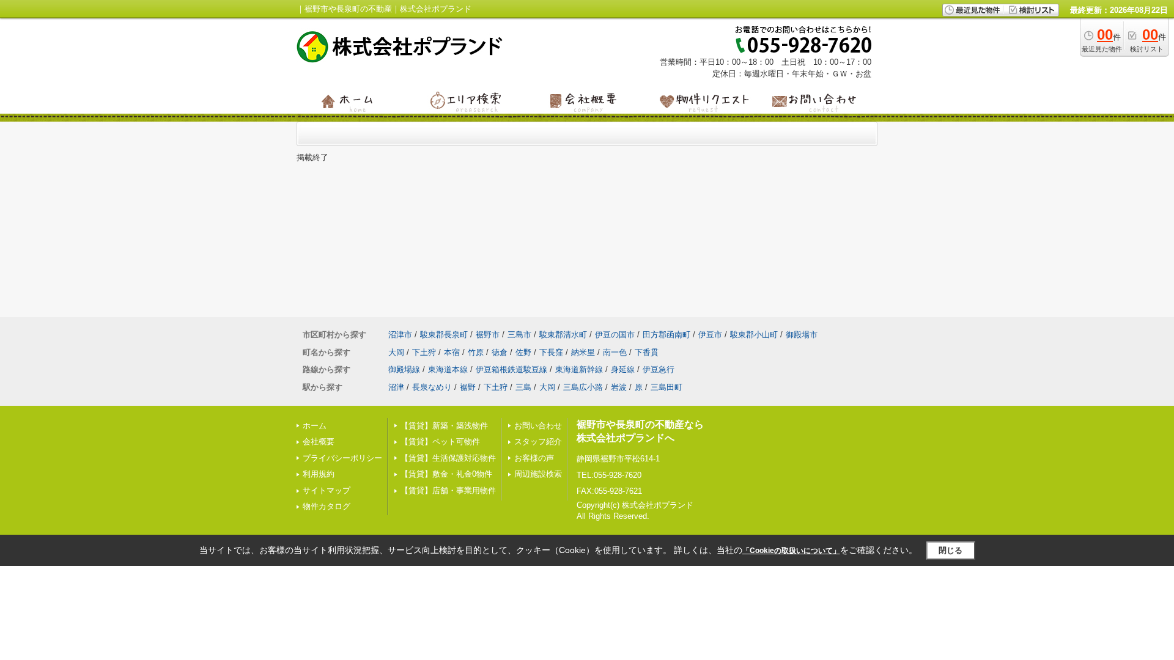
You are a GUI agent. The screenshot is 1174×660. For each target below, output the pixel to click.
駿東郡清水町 (563, 334)
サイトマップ (326, 490)
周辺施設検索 (538, 474)
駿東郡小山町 (754, 334)
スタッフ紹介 (538, 441)
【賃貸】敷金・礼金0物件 (446, 474)
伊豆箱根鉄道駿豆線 (511, 369)
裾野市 (488, 334)
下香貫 (647, 352)
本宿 (452, 352)
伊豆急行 (658, 369)
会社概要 (318, 441)
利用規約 (318, 474)
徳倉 (500, 352)
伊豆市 (710, 334)
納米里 (583, 352)
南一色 (615, 352)
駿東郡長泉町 (444, 334)
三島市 (519, 334)
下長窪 (551, 352)
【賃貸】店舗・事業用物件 (448, 490)
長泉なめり (432, 387)
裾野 (468, 387)
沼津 (396, 387)
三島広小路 (583, 387)
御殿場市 (802, 334)
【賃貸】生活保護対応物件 (448, 458)
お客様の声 (534, 458)
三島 (523, 387)
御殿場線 (404, 369)
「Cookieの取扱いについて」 (791, 550)
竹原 (476, 352)
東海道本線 (448, 369)
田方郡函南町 (666, 334)
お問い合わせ (538, 425)
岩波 (619, 387)
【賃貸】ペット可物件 (440, 441)
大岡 (396, 352)
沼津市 (400, 334)
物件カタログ (326, 506)
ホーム (315, 425)
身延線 (623, 369)
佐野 (523, 352)
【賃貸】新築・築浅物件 (444, 425)
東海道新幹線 (579, 369)
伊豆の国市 (615, 334)
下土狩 (424, 352)
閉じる (950, 550)
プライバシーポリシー (342, 458)
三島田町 (666, 387)
